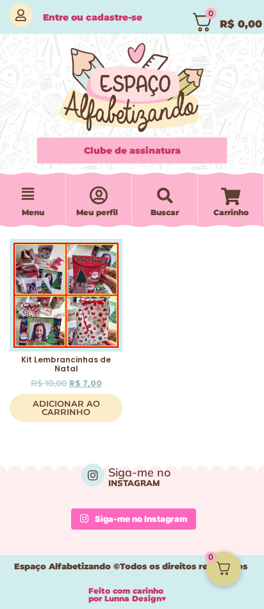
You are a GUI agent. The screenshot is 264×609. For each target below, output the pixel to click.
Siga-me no (139, 472)
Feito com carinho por (127, 594)
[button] (27, 195)
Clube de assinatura (132, 150)
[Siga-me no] (92, 475)
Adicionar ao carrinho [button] (66, 407)
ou (92, 17)
